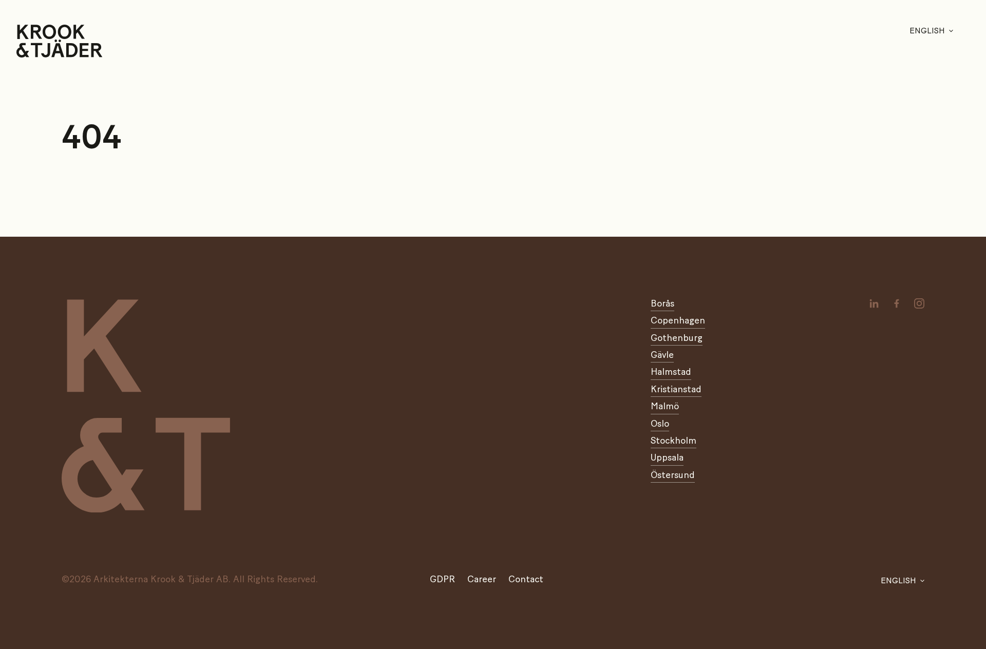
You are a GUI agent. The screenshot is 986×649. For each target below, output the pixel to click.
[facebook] (897, 303)
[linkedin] (874, 303)
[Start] (29, 41)
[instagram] (919, 303)
